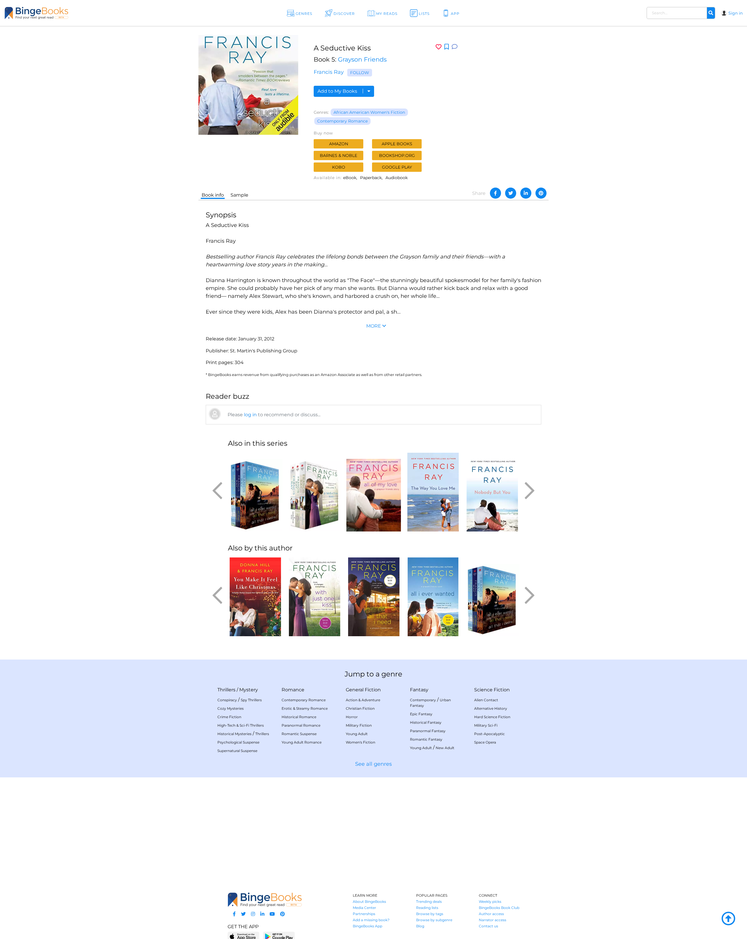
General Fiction (363, 690)
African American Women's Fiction (369, 112)
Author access (491, 914)
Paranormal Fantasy (428, 731)
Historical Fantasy (425, 722)
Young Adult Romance (302, 742)
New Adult (445, 748)
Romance (293, 690)
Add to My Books (337, 91)
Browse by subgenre (434, 920)
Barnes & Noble (338, 155)
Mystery (248, 690)
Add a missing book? (371, 920)
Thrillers (226, 690)
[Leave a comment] (455, 47)
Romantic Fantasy (426, 739)
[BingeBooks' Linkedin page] (262, 914)
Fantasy (419, 690)
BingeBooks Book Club (499, 907)
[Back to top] (728, 918)
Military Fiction (359, 725)
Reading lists (427, 907)
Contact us (488, 926)
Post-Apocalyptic (489, 734)
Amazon (338, 143)
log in (250, 414)
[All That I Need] (373, 596)
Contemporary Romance (342, 121)
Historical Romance (299, 717)
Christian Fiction (360, 708)
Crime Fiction (229, 717)
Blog (420, 926)
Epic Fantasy (421, 714)
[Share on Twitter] (510, 193)
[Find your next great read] (73, 13)
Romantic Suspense (299, 734)
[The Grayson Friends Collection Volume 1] (314, 492)
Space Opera (485, 742)
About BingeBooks (369, 901)
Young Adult (357, 734)
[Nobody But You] (492, 492)
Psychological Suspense (238, 742)
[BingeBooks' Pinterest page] (282, 914)
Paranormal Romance (301, 725)
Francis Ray (329, 72)
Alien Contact (486, 700)
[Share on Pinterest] (541, 193)
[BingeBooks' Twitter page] (243, 914)
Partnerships (364, 914)
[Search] (711, 13)
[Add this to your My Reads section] (446, 47)
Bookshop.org (397, 155)
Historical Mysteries (234, 734)
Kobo (338, 167)
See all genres (373, 764)
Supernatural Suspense (237, 751)
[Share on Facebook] (495, 193)
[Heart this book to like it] (438, 47)
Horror (352, 717)
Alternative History (490, 708)
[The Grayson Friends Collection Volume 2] (255, 492)
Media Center (364, 907)
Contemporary (423, 700)
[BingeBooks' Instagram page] (253, 914)
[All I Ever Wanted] (433, 596)
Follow (359, 72)
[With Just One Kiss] (314, 596)
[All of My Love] (373, 492)
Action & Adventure (363, 700)
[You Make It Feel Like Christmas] (255, 596)
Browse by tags (429, 914)
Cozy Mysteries (230, 708)
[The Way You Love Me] (433, 492)
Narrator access (492, 920)
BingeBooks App (367, 926)
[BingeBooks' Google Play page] (279, 936)
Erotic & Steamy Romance (305, 708)
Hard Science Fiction (492, 717)
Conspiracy (227, 700)
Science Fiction (492, 690)
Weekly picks (490, 901)
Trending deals (429, 901)
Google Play (397, 167)
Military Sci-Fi (486, 725)
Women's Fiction (360, 742)
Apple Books (397, 143)
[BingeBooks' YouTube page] (272, 914)
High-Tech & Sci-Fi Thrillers (240, 725)
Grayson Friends (362, 59)
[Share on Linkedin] (525, 193)
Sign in (735, 13)
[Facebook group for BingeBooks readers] (234, 914)
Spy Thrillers (251, 700)
